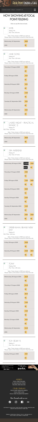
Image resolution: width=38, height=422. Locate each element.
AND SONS (14, 54)
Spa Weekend (15, 150)
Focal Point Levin (19, 392)
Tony (11, 263)
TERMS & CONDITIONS (11, 414)
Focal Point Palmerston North (19, 393)
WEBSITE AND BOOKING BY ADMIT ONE (19, 408)
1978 (11, 28)
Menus (13, 10)
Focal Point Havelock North (19, 390)
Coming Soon (6, 10)
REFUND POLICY (28, 414)
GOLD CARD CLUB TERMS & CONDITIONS (19, 415)
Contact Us (19, 10)
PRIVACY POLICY (20, 414)
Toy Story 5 (15, 341)
